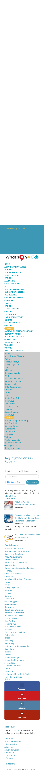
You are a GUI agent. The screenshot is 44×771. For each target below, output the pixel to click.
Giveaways (9, 312)
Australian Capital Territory (18, 331)
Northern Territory (14, 337)
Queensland (10, 340)
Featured (8, 590)
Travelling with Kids (13, 677)
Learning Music (10, 624)
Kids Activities (10, 618)
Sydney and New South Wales (17, 674)
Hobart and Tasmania (14, 613)
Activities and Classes (15, 267)
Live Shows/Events (13, 317)
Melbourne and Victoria (14, 632)
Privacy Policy (10, 744)
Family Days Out (12, 275)
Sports (7, 668)
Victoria (8, 348)
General (7, 596)
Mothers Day (9, 635)
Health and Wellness (13, 610)
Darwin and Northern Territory (17, 579)
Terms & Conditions (13, 741)
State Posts (9, 671)
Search (32, 482)
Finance (7, 593)
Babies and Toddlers (14, 292)
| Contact (30, 229)
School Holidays (12, 273)
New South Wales (12, 334)
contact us (15, 730)
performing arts (11, 643)
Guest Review (10, 604)
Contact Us (9, 753)
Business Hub (10, 295)
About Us (8, 739)
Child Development (13, 298)
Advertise (26, 226)
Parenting (8, 641)
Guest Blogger (10, 601)
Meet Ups (8, 629)
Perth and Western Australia (17, 646)
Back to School (11, 560)
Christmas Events (13, 284)
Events (7, 278)
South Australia (12, 342)
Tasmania (8, 345)
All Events (9, 281)
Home (8, 226)
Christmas (9, 300)
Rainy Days (9, 649)
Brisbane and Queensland (15, 562)
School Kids (9, 663)
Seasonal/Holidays (12, 666)
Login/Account (13, 252)
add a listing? (10, 496)
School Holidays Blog (14, 660)
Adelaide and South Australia (17, 551)
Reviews (8, 320)
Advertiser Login (11, 750)
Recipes (7, 652)
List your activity (15, 247)
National (8, 638)
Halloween (9, 607)
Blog (6, 286)
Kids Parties (10, 314)
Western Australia (13, 351)
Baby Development (13, 557)
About (16, 226)
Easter (7, 303)
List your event (14, 250)
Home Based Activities (14, 615)
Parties (7, 270)
